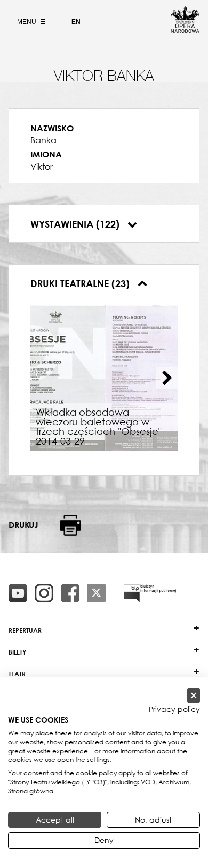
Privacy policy (174, 709)
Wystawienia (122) (76, 224)
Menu (27, 22)
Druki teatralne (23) (81, 283)
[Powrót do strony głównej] (185, 29)
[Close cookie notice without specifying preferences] (193, 696)
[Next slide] (167, 378)
